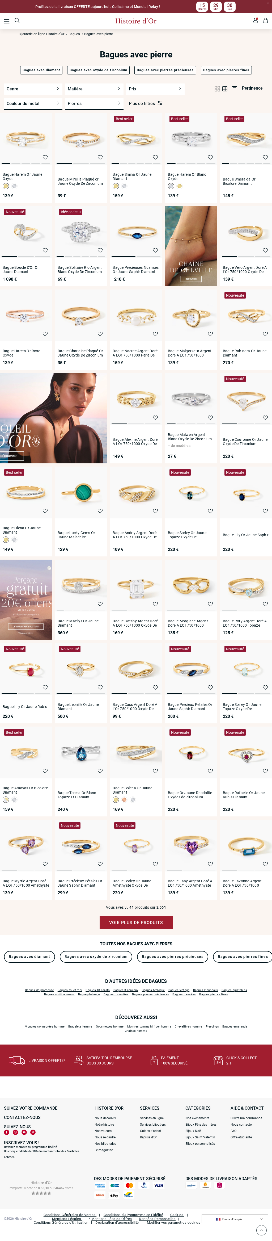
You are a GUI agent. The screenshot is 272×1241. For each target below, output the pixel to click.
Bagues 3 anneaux (125, 990)
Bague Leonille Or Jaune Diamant (78, 706)
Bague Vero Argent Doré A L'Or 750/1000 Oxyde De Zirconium (245, 269)
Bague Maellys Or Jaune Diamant (78, 623)
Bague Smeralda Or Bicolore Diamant (239, 181)
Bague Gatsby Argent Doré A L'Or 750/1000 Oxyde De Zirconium (135, 623)
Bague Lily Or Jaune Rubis (25, 707)
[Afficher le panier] (266, 21)
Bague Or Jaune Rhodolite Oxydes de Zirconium (190, 795)
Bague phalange (89, 994)
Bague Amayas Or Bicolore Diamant (25, 790)
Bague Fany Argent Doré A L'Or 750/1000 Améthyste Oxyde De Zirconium (190, 883)
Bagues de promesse (39, 990)
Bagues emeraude (234, 1026)
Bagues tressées (184, 994)
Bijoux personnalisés (200, 1144)
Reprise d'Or (148, 1137)
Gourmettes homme (110, 1026)
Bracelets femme (80, 1026)
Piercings (212, 1026)
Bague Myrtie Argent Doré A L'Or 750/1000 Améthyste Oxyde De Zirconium (26, 883)
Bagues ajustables (234, 990)
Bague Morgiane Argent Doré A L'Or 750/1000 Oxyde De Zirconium (188, 623)
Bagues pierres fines (213, 994)
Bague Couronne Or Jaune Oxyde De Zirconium (245, 441)
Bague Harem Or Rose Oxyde (21, 353)
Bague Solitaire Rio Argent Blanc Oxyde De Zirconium (80, 269)
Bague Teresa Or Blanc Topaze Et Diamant (77, 795)
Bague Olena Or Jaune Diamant (22, 530)
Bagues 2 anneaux (205, 990)
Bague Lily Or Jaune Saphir (246, 535)
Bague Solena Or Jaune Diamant (132, 790)
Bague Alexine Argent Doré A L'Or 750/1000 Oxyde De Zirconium (135, 441)
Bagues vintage (179, 990)
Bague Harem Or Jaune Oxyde (22, 176)
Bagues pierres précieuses (150, 994)
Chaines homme (136, 1031)
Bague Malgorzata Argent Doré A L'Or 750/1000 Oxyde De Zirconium (190, 353)
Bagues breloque (153, 990)
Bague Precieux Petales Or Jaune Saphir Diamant (190, 706)
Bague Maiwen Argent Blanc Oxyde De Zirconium (190, 437)
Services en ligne (152, 1118)
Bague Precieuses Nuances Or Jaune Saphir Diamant (136, 269)
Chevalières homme (188, 1026)
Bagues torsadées (116, 994)
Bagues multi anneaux (59, 994)
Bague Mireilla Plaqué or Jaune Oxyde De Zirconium (80, 181)
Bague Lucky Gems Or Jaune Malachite (76, 535)
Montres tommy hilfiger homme (149, 1026)
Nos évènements (197, 1118)
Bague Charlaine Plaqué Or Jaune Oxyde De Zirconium (80, 353)
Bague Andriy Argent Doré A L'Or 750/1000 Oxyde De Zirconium (135, 535)
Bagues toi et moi (70, 990)
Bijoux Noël (193, 1131)
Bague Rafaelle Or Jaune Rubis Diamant (244, 795)
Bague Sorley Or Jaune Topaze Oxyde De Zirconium (187, 535)
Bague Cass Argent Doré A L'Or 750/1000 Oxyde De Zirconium (135, 706)
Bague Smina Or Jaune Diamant (132, 176)
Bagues (74, 34)
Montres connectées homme (45, 1026)
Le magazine (104, 1150)
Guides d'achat (150, 1131)
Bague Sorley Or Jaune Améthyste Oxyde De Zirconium (132, 883)
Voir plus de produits (136, 922)
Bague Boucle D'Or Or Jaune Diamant (21, 269)
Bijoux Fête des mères (200, 1124)
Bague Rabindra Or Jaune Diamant (245, 353)
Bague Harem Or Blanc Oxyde (187, 176)
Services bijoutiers (153, 1124)
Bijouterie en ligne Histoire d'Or (41, 34)
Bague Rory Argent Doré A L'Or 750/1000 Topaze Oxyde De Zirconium (245, 623)
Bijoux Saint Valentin (200, 1137)
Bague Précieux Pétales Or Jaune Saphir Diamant (80, 883)
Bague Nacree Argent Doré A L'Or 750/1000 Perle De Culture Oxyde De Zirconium (135, 353)
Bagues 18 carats (98, 990)
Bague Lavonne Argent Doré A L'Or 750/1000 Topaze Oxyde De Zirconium (242, 883)
